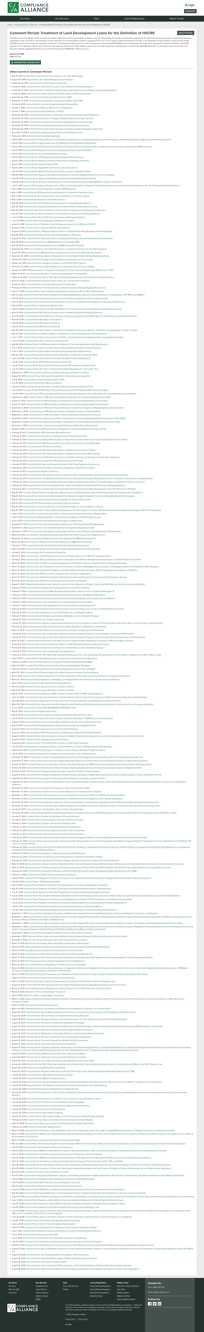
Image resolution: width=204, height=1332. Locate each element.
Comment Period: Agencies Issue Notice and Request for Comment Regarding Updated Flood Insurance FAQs (75, 422)
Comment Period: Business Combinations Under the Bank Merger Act (56, 853)
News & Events (21, 25)
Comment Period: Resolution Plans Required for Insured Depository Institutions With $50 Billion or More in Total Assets (73, 182)
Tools (96, 18)
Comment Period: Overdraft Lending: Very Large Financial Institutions (55, 834)
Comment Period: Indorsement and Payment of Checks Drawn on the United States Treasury (65, 648)
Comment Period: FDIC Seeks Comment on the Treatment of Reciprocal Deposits (59, 86)
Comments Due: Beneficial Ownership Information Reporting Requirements (58, 545)
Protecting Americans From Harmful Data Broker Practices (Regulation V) (55, 961)
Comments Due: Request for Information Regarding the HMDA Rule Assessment (59, 542)
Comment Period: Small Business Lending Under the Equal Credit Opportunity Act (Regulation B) (67, 1085)
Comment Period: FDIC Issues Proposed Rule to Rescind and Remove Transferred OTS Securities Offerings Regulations (76, 485)
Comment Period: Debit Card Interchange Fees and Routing (51, 874)
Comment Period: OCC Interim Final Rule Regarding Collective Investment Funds (59, 386)
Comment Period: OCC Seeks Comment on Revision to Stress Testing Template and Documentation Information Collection (78, 475)
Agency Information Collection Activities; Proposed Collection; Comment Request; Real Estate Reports (67, 947)
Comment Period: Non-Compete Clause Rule (45, 619)
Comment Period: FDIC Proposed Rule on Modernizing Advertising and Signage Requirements (67, 288)
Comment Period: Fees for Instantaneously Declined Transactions (54, 827)
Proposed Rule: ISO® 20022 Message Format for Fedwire (49, 79)
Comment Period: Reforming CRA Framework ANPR (50, 97)
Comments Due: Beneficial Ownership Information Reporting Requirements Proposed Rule (63, 549)
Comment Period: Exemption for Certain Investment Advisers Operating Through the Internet (67, 750)
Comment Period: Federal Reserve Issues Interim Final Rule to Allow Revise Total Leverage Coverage (66, 298)
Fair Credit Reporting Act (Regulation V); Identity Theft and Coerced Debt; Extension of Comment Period (68, 988)
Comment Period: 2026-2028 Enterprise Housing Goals (50, 1075)
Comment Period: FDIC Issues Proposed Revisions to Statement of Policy (59, 372)
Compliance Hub (42, 1286)
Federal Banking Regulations (100, 1286)
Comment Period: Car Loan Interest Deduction (46, 1109)
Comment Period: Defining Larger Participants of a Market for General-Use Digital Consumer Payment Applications (75, 798)
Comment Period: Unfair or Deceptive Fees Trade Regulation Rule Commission (59, 602)
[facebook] (150, 1304)
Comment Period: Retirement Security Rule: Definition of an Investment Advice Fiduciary (65, 791)
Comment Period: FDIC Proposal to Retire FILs (48, 83)
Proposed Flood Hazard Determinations (41, 1005)
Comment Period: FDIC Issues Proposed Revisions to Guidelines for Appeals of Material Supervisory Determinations (76, 408)
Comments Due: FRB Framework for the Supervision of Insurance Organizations (58, 574)
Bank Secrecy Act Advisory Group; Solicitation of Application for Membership (57, 943)
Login (191, 5)
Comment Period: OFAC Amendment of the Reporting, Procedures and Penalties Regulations (61, 214)
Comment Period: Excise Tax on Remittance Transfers (46, 1172)
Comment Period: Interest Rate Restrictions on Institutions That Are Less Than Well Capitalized (68, 249)
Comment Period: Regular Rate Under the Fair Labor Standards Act (50, 168)
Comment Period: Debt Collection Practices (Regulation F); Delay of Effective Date (57, 499)
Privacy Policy (70, 1319)
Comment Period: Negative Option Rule (40, 711)
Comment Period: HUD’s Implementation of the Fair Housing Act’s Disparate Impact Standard (65, 1116)
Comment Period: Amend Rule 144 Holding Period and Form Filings (55, 461)
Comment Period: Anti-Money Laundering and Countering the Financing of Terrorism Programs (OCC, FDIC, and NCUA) (74, 1161)
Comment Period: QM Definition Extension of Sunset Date (48, 362)
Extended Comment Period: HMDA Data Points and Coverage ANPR (51, 242)
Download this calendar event (26, 62)
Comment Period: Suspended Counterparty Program (47, 739)
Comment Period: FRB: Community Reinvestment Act (49, 432)
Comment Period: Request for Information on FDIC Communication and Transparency (64, 115)
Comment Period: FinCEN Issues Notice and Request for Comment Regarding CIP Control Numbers (67, 401)
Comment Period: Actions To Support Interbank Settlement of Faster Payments (61, 118)
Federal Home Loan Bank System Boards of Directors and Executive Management (58, 954)
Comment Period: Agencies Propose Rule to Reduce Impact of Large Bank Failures (57, 171)
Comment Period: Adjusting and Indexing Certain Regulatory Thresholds (56, 1057)
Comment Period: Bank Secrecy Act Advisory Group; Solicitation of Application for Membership (67, 626)
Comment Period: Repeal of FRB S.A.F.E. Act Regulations (49, 108)
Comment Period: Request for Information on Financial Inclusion (53, 816)
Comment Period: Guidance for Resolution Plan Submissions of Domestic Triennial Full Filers (67, 778)
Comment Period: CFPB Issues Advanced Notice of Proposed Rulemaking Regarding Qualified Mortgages (69, 231)
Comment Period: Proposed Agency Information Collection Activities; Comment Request (62, 672)
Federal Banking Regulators (100, 1289)
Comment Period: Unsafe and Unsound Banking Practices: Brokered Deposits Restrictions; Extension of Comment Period (77, 936)
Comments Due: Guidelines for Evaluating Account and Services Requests (56, 581)
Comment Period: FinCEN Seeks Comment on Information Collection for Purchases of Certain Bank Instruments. (74, 457)
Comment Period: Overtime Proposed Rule (40, 164)
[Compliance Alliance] (37, 8)
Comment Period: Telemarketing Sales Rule (42, 881)
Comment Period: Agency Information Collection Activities (50, 686)
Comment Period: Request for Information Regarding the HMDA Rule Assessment (62, 538)
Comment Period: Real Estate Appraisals (43, 136)
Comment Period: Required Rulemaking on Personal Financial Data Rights (59, 788)
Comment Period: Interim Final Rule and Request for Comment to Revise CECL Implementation (65, 291)
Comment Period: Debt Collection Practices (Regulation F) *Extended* (52, 235)
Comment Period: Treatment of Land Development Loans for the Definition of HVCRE (60, 224)
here (87, 49)
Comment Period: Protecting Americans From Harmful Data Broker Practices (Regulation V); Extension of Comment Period (76, 985)
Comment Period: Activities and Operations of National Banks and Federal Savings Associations (62, 348)
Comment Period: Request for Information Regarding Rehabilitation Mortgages (60, 662)
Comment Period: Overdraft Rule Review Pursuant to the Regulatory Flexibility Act (57, 203)
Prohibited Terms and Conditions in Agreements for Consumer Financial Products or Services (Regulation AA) (70, 981)
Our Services (62, 18)
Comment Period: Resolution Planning (42, 471)
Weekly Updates (123, 1293)
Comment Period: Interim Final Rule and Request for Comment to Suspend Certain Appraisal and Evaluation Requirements (74, 302)
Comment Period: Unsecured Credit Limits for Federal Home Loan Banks (57, 940)
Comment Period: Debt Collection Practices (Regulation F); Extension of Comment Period (60, 355)
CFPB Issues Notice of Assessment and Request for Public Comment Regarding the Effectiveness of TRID (70, 270)
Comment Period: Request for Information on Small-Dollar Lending (55, 132)
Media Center (177, 18)
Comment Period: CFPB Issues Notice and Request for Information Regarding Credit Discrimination (66, 429)
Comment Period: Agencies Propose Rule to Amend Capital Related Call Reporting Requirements (69, 256)
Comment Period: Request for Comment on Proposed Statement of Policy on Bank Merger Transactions (65, 885)
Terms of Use (83, 1319)
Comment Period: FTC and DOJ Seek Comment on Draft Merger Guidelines (57, 743)
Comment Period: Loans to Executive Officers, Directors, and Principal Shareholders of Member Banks (65, 513)
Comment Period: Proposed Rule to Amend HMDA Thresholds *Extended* (54, 245)
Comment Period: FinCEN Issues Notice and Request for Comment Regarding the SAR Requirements (65, 344)
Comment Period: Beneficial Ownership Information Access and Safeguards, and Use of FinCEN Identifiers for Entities (75, 609)
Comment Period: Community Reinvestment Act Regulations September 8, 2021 (61, 528)
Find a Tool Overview (70, 1286)
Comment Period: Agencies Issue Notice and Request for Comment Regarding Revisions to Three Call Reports (69, 175)
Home (9, 25)
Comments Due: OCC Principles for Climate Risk (46, 552)
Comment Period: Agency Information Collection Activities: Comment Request (60, 1120)
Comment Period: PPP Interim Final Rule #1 (42, 323)
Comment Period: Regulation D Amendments (43, 319)
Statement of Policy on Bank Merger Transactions (45, 992)
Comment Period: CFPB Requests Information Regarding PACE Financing (53, 157)
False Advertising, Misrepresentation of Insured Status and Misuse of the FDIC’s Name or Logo (62, 517)
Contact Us (190, 11)
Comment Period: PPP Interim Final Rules (45, 446)
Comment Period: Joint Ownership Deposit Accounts (45, 154)
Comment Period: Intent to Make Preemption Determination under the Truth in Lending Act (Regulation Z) (70, 591)
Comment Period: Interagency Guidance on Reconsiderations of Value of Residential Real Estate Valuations (68, 746)
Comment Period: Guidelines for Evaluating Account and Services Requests (58, 588)
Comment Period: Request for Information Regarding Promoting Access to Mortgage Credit (61, 1207)
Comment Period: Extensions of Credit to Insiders (46, 1262)
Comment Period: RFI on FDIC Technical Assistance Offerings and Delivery (54, 217)
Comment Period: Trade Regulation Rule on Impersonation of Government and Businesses (60, 658)
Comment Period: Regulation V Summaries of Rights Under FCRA (56, 101)
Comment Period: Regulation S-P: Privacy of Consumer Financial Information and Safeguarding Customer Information (73, 701)
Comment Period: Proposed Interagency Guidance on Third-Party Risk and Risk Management (66, 524)
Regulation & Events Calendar (128, 1286)
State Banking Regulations (99, 1293)
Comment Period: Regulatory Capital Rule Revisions (43, 199)
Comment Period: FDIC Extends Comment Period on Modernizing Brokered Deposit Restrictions (63, 312)
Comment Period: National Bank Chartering (45, 1113)
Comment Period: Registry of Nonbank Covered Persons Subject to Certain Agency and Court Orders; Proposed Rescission (76, 1019)
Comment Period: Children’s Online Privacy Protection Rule (51, 823)
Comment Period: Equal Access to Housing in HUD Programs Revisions (53, 1186)
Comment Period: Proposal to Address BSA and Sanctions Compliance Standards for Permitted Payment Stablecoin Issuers (73, 1200)
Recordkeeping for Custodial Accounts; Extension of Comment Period (54, 950)
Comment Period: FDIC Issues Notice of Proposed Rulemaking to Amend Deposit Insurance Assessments (69, 238)
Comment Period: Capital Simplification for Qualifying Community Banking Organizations (59, 143)
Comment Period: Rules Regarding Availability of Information (49, 221)
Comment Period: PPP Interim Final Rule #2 (42, 326)
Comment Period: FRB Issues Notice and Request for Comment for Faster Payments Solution (64, 252)
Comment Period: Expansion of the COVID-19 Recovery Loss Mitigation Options (60, 612)
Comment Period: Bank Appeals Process (44, 1127)
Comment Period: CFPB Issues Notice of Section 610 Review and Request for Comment (65, 415)
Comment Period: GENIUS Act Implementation (46, 1078)
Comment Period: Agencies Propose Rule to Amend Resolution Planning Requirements (60, 178)
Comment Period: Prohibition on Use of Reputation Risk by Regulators (56, 1102)
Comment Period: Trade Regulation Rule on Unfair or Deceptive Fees (55, 809)
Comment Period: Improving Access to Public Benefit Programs (51, 729)
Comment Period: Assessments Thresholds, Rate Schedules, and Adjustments (55, 1238)
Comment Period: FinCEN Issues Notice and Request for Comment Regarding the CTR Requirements (65, 333)
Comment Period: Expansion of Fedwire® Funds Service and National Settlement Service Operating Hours (67, 888)
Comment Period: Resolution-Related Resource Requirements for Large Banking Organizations (66, 595)
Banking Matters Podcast (126, 1299)
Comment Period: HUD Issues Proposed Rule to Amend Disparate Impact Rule (58, 376)
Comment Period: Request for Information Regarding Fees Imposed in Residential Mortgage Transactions (67, 892)
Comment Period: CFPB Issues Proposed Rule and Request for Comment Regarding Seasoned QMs (69, 397)
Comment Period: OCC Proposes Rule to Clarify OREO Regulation (49, 189)
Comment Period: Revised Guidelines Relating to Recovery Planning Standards (58, 93)
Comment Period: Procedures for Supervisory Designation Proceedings (55, 1023)
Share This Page (186, 33)
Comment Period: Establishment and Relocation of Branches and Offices (56, 1053)
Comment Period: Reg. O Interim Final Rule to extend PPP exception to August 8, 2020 (59, 365)
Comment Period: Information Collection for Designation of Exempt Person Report (61, 468)
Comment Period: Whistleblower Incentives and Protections (48, 1147)
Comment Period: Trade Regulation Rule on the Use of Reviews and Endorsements (61, 605)
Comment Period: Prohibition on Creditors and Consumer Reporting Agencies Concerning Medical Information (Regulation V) (75, 903)
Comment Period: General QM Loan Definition (43, 383)
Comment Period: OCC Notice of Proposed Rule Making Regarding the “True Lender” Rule (61, 369)
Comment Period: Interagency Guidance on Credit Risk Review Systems (56, 263)
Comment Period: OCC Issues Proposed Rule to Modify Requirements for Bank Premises (64, 453)
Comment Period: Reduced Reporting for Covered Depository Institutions (59, 125)
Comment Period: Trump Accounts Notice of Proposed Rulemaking (52, 1140)
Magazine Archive (123, 1296)
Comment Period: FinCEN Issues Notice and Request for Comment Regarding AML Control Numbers (67, 404)
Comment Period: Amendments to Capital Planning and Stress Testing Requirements (63, 425)
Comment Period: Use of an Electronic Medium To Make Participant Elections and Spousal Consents (68, 644)
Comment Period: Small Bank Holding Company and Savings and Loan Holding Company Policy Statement (72, 90)
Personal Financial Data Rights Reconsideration (46, 1068)
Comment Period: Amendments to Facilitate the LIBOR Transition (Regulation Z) (57, 358)
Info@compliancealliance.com (158, 1292)
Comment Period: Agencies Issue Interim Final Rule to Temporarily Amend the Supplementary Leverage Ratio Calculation (73, 337)
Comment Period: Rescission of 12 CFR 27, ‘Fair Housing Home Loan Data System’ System (64, 1099)
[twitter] (154, 1304)
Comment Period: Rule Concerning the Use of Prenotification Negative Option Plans (59, 1123)
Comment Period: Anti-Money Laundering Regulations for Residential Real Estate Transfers (65, 857)
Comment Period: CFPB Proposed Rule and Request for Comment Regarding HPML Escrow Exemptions (65, 390)
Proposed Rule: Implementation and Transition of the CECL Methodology (53, 76)
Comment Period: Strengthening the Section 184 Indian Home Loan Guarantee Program (63, 616)
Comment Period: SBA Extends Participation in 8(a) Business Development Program (62, 450)
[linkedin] (159, 1304)
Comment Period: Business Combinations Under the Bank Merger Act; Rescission (59, 1030)
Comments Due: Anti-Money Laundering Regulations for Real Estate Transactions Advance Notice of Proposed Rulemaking (76, 563)
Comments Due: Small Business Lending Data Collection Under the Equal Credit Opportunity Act (65, 535)
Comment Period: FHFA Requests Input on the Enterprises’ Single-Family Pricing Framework (64, 732)
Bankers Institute (42, 1296)
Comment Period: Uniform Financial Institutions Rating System (49, 1224)
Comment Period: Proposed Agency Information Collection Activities (51, 503)
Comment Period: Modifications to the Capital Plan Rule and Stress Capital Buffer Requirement (65, 1033)
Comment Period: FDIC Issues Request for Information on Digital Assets (52, 521)
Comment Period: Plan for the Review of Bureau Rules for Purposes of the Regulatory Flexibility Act (64, 210)
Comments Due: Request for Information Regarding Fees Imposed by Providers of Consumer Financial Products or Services (76, 577)
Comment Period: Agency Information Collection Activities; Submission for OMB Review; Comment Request (68, 718)
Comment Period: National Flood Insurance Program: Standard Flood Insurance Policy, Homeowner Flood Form (73, 860)
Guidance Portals (96, 1296)
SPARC (38, 1299)
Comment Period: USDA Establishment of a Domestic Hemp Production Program (62, 266)
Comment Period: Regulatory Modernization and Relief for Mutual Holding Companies (61, 1258)
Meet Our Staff (14, 1289)
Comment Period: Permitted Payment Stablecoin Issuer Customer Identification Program (61, 1227)
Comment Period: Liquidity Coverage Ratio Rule (43, 305)
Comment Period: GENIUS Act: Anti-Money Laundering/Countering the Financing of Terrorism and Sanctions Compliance (74, 1189)
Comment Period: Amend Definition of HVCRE (45, 111)
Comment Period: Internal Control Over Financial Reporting (50, 978)
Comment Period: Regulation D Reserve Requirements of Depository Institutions (56, 161)
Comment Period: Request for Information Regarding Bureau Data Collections (61, 122)
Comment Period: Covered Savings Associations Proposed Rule (52, 104)
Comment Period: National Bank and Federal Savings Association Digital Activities (57, 351)
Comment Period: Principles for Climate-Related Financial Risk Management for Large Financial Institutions (71, 598)
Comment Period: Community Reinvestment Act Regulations (51, 284)
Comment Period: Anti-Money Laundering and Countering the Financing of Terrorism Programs (63, 906)
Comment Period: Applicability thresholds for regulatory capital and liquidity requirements (66, 129)
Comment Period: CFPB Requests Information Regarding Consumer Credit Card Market (64, 411)
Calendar (33, 25)
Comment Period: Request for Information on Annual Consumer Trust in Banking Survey (60, 753)
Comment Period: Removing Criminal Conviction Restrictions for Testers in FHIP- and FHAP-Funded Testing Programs (77, 795)
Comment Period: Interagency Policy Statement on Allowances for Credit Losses (60, 259)
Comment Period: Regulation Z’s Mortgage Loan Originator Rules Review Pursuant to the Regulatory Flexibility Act (73, 679)
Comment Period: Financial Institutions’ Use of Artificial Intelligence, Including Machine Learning (63, 506)
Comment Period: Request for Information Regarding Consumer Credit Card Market (57, 150)
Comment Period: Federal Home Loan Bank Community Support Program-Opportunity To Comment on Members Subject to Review (79, 640)
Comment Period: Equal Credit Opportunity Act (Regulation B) (52, 1089)
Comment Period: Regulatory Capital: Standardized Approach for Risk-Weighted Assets (59, 1179)
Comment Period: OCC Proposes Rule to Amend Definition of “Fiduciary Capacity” (56, 196)
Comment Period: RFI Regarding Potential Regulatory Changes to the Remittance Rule (57, 192)
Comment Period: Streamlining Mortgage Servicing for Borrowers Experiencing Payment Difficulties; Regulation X (70, 910)
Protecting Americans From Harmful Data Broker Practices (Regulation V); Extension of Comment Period (68, 1008)
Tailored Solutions (42, 1293)
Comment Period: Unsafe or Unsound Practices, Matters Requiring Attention (58, 1105)
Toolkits (65, 1289)
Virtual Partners (41, 1289)
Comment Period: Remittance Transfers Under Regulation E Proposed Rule (56, 274)
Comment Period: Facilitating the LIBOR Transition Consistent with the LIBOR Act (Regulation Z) (63, 694)
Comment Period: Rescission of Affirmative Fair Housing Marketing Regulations (58, 1037)
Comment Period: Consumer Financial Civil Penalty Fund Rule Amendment (57, 1040)
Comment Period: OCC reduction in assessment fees (46, 341)
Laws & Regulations (134, 18)
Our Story (25, 18)
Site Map (68, 1324)
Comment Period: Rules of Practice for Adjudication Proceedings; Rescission (57, 1015)
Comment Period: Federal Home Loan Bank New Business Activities (52, 1220)
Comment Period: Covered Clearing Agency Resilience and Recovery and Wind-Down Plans (63, 722)
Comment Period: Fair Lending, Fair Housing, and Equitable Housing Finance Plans (58, 715)
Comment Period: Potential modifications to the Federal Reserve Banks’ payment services (60, 206)
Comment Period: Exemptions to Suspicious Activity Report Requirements (57, 436)
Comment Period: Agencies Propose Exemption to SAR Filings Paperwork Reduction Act (63, 464)
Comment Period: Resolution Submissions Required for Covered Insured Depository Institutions (62, 1231)
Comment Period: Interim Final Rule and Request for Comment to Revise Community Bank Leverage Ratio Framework (73, 309)
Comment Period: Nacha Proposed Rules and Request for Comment (52, 1182)
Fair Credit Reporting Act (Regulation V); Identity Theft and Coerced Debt (55, 964)
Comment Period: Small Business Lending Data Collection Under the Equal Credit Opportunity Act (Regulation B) (74, 531)
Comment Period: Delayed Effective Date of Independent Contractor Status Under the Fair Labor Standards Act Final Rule (77, 439)
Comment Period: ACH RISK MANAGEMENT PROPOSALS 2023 (50, 708)
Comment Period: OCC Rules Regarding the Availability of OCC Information (57, 1255)
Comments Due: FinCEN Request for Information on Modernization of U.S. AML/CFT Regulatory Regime (68, 556)
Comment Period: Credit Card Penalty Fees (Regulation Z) (51, 651)
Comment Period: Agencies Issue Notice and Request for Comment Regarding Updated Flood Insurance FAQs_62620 (76, 418)
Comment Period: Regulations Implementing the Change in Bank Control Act (60, 933)
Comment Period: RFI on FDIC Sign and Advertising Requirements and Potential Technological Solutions (71, 277)
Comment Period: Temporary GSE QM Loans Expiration (47, 228)
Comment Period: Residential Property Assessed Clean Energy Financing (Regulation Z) (60, 725)
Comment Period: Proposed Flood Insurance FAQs (43, 379)
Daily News (121, 1289)
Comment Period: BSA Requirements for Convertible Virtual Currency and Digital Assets (64, 443)
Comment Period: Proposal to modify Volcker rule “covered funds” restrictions (57, 281)
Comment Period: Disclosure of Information (40, 1234)
